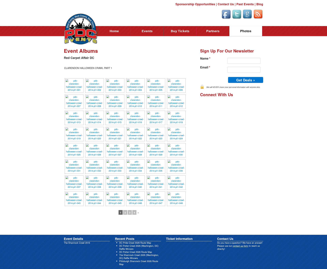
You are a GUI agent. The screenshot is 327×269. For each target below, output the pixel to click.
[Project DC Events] (81, 28)
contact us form (240, 245)
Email (205, 67)
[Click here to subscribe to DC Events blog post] (258, 13)
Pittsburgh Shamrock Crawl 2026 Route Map (138, 262)
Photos (245, 31)
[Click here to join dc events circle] (247, 13)
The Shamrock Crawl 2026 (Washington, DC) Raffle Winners (139, 256)
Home (114, 31)
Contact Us (226, 4)
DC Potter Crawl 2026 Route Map (135, 252)
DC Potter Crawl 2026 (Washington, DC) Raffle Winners (138, 247)
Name (205, 58)
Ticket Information (179, 238)
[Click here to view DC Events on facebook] (226, 13)
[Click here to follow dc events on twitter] (237, 13)
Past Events (245, 4)
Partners (213, 31)
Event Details (73, 238)
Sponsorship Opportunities (195, 4)
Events (147, 31)
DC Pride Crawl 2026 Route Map (135, 242)
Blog (259, 4)
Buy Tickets (180, 31)
